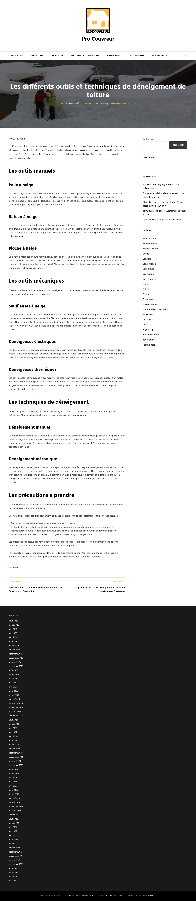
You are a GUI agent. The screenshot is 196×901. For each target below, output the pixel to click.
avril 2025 (13, 687)
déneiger (50, 553)
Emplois (146, 284)
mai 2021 (13, 881)
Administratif (149, 239)
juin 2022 (13, 827)
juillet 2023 (14, 773)
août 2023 (13, 769)
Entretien (147, 289)
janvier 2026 (14, 649)
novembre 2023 (16, 757)
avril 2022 (13, 835)
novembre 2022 (16, 806)
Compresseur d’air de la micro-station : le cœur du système (163, 195)
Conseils (147, 259)
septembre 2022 (16, 815)
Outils (15, 567)
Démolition (148, 274)
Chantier (147, 254)
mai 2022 (13, 831)
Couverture (57, 55)
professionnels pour (36, 553)
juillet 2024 (14, 724)
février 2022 (14, 843)
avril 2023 (13, 786)
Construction (16, 55)
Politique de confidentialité (105, 895)
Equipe (146, 294)
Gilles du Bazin (18, 139)
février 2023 (14, 794)
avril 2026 (13, 637)
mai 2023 (13, 782)
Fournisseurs (149, 299)
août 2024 (13, 720)
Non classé (73, 103)
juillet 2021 (13, 872)
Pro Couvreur (98, 39)
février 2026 (14, 645)
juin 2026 (13, 629)
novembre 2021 (15, 856)
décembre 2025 (16, 654)
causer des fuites (34, 268)
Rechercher (148, 139)
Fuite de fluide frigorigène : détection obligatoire (161, 186)
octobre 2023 (15, 761)
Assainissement (150, 249)
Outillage (147, 320)
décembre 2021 (15, 852)
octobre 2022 (15, 810)
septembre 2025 (16, 666)
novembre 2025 (16, 658)
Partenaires (158, 55)
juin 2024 (13, 728)
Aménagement (114, 55)
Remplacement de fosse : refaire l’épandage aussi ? (164, 213)
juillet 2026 (14, 625)
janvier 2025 (14, 699)
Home (63, 103)
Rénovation (37, 55)
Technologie (149, 345)
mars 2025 (13, 691)
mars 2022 (13, 839)
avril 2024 (13, 736)
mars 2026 (13, 641)
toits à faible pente (54, 197)
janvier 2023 (14, 798)
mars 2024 (13, 740)
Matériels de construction (85, 55)
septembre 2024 (16, 716)
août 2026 (13, 621)
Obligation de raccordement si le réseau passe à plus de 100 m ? (163, 204)
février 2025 (14, 695)
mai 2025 (13, 683)
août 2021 (13, 868)
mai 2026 (13, 633)
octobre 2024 (15, 711)
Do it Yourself (136, 55)
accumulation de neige (108, 146)
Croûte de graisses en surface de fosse (162, 220)
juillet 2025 (14, 674)
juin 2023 (13, 777)
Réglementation (151, 335)
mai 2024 (13, 732)
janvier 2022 (14, 848)
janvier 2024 (14, 749)
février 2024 (14, 744)
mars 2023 (13, 790)
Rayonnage (148, 330)
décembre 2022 (16, 802)
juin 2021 (13, 876)
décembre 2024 (16, 703)
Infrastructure (150, 304)
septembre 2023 (16, 765)
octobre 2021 (14, 860)
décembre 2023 (16, 753)
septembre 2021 (16, 864)
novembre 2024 (16, 707)
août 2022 (13, 819)
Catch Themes (148, 895)
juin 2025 (13, 678)
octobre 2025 (15, 662)
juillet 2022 (14, 823)
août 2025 (13, 670)
